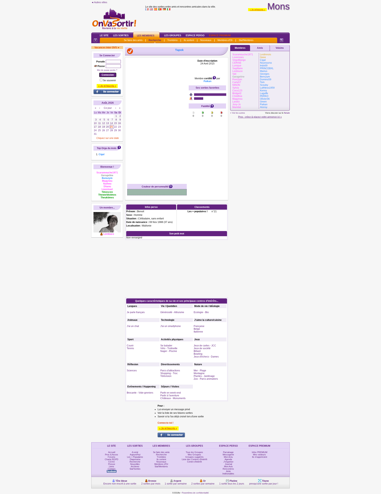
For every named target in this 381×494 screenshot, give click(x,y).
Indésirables (228, 473)
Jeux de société (202, 348)
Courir (130, 345)
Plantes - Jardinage (204, 376)
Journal (228, 464)
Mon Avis (228, 466)
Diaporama (135, 459)
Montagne (199, 373)
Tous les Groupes (194, 452)
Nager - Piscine (168, 351)
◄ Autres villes (99, 2)
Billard (197, 351)
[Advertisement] (217, 21)
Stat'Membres (246, 40)
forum (287, 113)
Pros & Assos (111, 454)
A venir (135, 452)
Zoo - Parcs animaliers (206, 378)
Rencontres (228, 469)
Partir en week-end (170, 392)
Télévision (165, 376)
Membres (240, 48)
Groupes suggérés (194, 457)
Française (199, 326)
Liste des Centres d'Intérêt (194, 459)
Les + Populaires (135, 457)
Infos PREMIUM (259, 452)
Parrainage (228, 452)
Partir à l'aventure (169, 395)
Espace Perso (195, 35)
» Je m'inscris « (257, 10)
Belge (197, 329)
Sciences (132, 370)
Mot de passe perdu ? (107, 70)
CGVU (111, 462)
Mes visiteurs (259, 454)
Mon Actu (228, 457)
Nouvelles (135, 464)
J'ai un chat (133, 326)
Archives (135, 466)
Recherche (155, 40)
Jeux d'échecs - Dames (206, 356)
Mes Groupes (194, 454)
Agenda (228, 459)
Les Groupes (172, 35)
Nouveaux (205, 40)
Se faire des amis (133, 40)
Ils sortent (189, 40)
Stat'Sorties (135, 469)
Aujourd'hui (135, 454)
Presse (111, 464)
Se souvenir (109, 80)
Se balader (166, 345)
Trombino (172, 40)
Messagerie (228, 454)
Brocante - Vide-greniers (140, 392)
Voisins (280, 48)
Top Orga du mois (106, 148)
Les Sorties (121, 35)
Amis (260, 48)
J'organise (228, 462)
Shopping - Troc (169, 373)
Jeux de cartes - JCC (205, 345)
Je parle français (136, 312)
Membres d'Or (225, 40)
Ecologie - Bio (201, 312)
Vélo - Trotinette (168, 348)
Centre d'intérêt (194, 462)
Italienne (198, 331)
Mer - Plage (200, 370)
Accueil (111, 452)
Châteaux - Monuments (173, 398)
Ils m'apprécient (259, 457)
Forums (111, 457)
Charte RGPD (111, 459)
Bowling (198, 354)
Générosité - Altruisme (172, 312)
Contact (111, 469)
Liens (111, 466)
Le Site (104, 35)
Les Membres (145, 35)
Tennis (130, 348)
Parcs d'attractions (170, 370)
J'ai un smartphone (170, 326)
